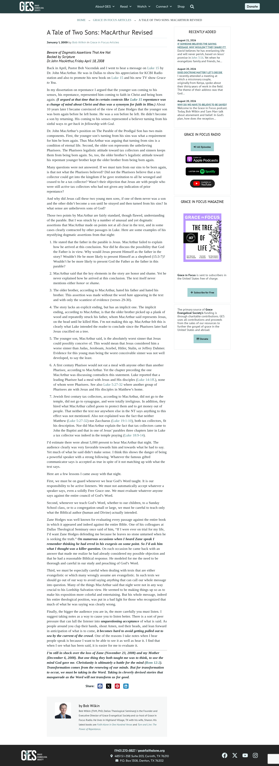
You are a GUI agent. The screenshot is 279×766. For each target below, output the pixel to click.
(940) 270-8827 (124, 750)
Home (81, 20)
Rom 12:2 (153, 662)
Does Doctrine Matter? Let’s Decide (200, 72)
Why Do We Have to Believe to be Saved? (202, 104)
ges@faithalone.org (151, 750)
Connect (162, 6)
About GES (103, 6)
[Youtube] (245, 755)
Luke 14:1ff (145, 380)
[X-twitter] (235, 755)
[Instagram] (255, 755)
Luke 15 (153, 68)
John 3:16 (198, 57)
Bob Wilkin (79, 42)
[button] (100, 686)
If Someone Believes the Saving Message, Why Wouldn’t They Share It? (201, 45)
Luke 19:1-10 (122, 421)
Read (124, 6)
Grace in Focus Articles (112, 20)
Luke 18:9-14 (134, 435)
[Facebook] (224, 755)
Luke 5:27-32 (113, 384)
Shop (181, 6)
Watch (142, 6)
